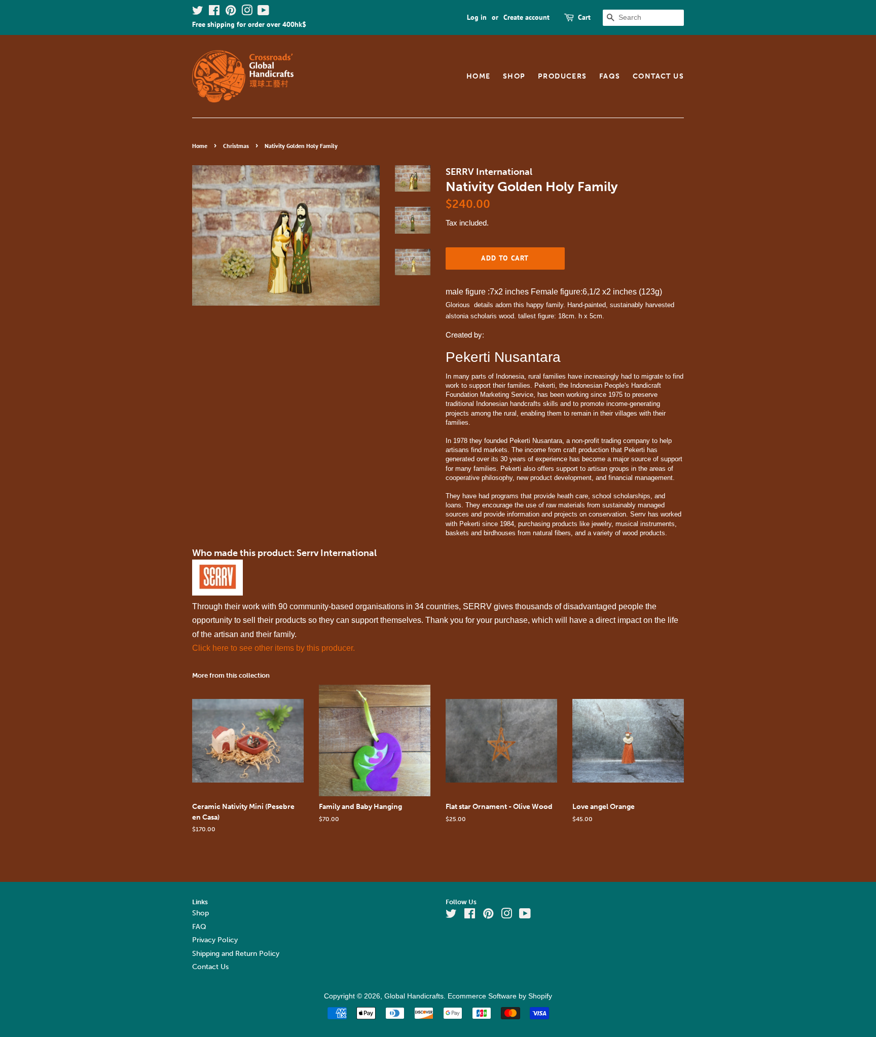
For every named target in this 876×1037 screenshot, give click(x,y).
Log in (477, 17)
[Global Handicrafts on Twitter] (197, 12)
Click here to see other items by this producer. (273, 648)
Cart (584, 17)
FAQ (199, 926)
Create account (526, 17)
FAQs (609, 76)
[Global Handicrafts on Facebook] (214, 12)
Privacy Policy (215, 940)
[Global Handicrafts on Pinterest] (230, 12)
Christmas (236, 146)
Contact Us (658, 76)
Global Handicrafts (414, 996)
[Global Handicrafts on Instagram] (246, 12)
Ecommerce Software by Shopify (500, 996)
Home (478, 76)
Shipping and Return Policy (235, 953)
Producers (562, 76)
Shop (514, 76)
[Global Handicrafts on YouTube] (263, 12)
